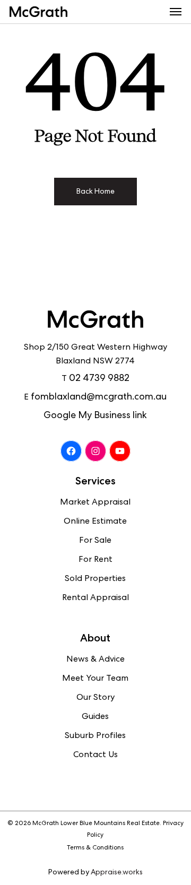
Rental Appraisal (95, 598)
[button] (175, 11)
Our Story (95, 698)
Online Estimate (95, 522)
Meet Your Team (95, 679)
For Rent (95, 560)
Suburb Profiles (95, 736)
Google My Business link (95, 416)
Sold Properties (95, 579)
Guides (95, 717)
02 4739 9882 (99, 379)
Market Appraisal (95, 503)
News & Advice (95, 660)
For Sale (95, 541)
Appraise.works (117, 873)
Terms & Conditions (95, 848)
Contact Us (95, 755)
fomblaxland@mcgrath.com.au (99, 397)
